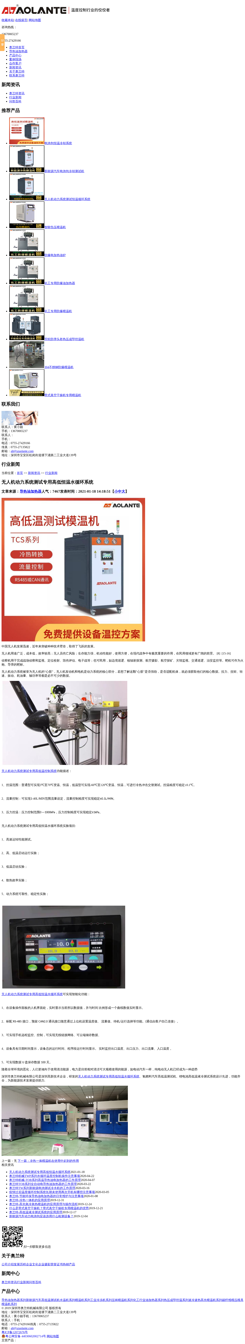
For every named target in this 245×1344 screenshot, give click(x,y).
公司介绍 (8, 1264)
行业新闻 (15, 97)
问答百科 (15, 101)
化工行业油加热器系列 (148, 1300)
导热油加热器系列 (14, 1300)
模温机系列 (82, 1300)
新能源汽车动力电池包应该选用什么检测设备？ (41, 1216)
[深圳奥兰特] (56, 11)
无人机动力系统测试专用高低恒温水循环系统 (32, 994)
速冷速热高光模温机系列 (205, 1300)
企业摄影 (44, 1264)
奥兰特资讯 (16, 93)
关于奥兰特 (16, 71)
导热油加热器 (18, 51)
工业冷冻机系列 (101, 1300)
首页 (20, 473)
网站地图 (35, 20)
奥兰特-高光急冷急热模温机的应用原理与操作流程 (43, 1204)
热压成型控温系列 (176, 1300)
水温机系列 (67, 1300)
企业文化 (32, 1264)
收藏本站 (8, 20)
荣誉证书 (57, 1264)
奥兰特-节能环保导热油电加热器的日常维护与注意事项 (46, 1196)
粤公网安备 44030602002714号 (25, 1336)
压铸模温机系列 (122, 1300)
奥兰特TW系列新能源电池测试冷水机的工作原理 (42, 1188)
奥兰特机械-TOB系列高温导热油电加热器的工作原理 (45, 1180)
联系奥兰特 (16, 75)
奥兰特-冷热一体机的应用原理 (29, 1200)
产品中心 (15, 55)
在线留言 (21, 20)
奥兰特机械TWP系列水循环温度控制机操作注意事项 (44, 1176)
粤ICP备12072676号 (15, 1332)
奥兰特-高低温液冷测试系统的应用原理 (35, 1212)
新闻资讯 (15, 67)
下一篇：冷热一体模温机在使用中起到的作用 (48, 1160)
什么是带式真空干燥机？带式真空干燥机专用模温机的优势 (49, 1208)
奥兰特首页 (16, 47)
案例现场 (15, 59)
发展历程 (20, 1264)
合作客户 (15, 63)
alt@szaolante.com (22, 451)
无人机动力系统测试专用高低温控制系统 (29, 771)
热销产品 (69, 1264)
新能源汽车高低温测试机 (43, 1300)
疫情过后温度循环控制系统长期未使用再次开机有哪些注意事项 (52, 1192)
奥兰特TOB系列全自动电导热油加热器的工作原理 (43, 1184)
